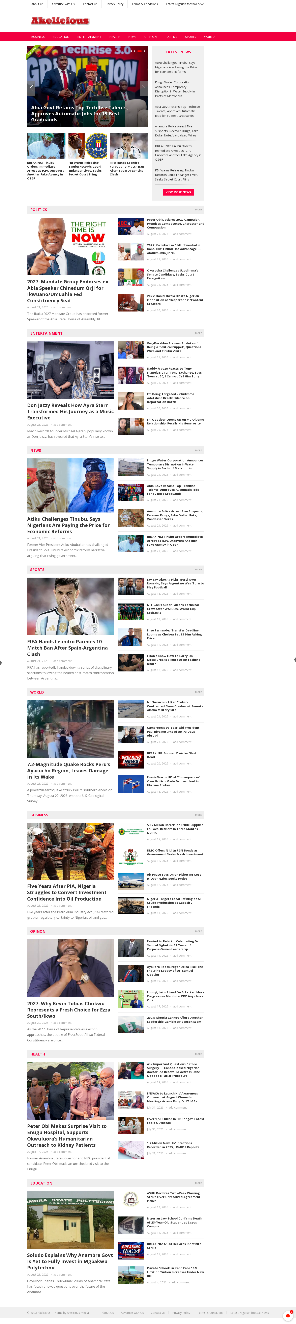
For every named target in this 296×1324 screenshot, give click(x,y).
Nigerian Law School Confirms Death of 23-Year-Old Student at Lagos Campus (174, 1222)
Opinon (38, 931)
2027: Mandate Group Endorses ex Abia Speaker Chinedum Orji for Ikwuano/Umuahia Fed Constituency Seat (67, 291)
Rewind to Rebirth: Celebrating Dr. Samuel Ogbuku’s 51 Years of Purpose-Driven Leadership (173, 945)
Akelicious (44, 1313)
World (209, 37)
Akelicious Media (78, 1313)
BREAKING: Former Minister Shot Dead (171, 755)
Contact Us (90, 4)
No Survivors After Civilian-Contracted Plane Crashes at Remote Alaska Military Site (175, 706)
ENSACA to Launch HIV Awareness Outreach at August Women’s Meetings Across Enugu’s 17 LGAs (172, 1097)
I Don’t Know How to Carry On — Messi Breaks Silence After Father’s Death (173, 660)
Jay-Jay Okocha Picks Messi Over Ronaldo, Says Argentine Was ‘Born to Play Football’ (175, 583)
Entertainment (89, 37)
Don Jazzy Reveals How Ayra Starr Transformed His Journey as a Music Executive (70, 411)
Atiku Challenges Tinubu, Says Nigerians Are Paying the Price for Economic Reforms (176, 67)
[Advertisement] (195, 20)
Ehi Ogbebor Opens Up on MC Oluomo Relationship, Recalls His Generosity (175, 421)
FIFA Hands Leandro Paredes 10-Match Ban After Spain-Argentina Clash (127, 168)
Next (144, 88)
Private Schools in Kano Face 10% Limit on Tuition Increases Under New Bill (175, 1272)
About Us (37, 4)
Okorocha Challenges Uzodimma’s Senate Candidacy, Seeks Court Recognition (172, 274)
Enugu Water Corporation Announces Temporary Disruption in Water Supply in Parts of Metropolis (175, 464)
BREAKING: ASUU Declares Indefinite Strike (174, 1246)
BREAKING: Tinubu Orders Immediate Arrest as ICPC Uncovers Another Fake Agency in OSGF (45, 170)
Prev (31, 88)
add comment (62, 307)
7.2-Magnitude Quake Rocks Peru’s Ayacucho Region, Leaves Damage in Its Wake (68, 770)
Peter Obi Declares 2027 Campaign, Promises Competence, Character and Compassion (175, 223)
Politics (171, 37)
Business (38, 37)
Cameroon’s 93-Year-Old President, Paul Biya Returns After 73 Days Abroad (173, 731)
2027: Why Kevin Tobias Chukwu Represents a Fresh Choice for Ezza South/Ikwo (68, 1009)
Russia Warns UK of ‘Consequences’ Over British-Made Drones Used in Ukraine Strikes (173, 781)
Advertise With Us (63, 4)
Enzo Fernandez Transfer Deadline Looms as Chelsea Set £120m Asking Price (174, 634)
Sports (190, 37)
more (198, 209)
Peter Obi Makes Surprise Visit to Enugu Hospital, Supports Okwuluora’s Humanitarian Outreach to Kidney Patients (67, 1135)
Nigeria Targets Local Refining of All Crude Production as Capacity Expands (174, 903)
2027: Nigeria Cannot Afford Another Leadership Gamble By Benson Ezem (175, 1020)
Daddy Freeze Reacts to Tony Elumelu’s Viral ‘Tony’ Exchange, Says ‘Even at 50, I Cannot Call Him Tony (174, 372)
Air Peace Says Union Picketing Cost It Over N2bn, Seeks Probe (174, 876)
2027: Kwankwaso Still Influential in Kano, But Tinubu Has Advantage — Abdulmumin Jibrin (174, 249)
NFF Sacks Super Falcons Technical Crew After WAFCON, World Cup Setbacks (173, 609)
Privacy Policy (114, 4)
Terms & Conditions (145, 4)
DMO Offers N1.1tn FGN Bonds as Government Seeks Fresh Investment (175, 852)
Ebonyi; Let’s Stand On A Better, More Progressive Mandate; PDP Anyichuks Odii (175, 996)
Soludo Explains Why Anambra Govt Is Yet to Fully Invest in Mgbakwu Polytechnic (70, 1261)
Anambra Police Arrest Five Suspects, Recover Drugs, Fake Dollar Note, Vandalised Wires (176, 130)
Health (114, 37)
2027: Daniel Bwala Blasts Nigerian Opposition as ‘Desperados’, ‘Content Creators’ (175, 300)
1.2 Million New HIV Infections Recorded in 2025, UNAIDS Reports (173, 1145)
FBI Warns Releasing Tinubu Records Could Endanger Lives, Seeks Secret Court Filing (85, 168)
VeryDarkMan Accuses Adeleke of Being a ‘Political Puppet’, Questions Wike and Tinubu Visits (174, 347)
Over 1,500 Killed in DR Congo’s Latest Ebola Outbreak (175, 1121)
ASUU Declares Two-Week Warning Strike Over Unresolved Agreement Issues (174, 1197)
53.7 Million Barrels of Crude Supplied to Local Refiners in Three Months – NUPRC (175, 829)
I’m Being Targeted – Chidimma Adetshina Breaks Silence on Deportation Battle (170, 398)
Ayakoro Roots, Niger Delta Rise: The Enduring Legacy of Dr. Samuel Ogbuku (175, 971)
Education (61, 37)
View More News (178, 192)
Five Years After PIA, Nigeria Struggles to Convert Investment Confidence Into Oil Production (67, 892)
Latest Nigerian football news (185, 4)
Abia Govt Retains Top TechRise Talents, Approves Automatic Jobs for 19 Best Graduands (79, 113)
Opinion (150, 37)
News (132, 37)
